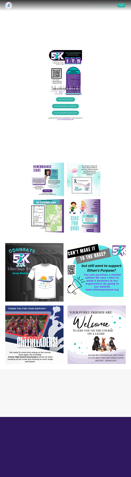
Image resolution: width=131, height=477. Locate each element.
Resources (110, 5)
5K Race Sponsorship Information (65, 106)
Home (90, 5)
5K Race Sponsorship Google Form (65, 113)
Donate (121, 5)
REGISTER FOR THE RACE (65, 99)
